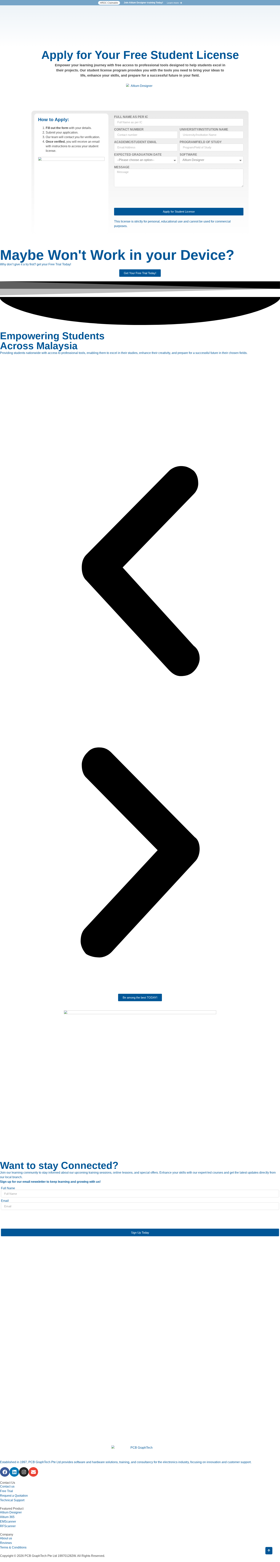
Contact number (129, 129)
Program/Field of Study (201, 142)
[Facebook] (5, 1472)
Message (122, 167)
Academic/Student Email (135, 142)
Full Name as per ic (131, 116)
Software (188, 154)
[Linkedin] (14, 1472)
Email (5, 1200)
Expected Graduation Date (138, 154)
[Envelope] (33, 1472)
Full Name (8, 1188)
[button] (109, 3)
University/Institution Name (204, 129)
